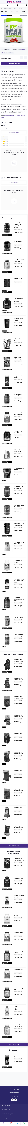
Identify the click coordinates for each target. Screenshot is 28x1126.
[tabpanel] (14, 31)
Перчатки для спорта (13, 655)
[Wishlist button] (21, 57)
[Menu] (2, 2)
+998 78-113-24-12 (14, 1092)
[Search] (4, 2)
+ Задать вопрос (14, 182)
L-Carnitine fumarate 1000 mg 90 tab (19, 599)
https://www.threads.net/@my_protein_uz (15, 1099)
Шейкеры (13, 1050)
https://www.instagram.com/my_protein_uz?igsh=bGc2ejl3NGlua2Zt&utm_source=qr (12, 1099)
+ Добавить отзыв (14, 132)
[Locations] (23, 2)
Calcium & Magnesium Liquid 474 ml (19, 1008)
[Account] (26, 2)
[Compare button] (25, 57)
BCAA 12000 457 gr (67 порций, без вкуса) (19, 580)
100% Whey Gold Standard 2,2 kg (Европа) (18, 300)
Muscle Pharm (23, 49)
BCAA (5, 8)
